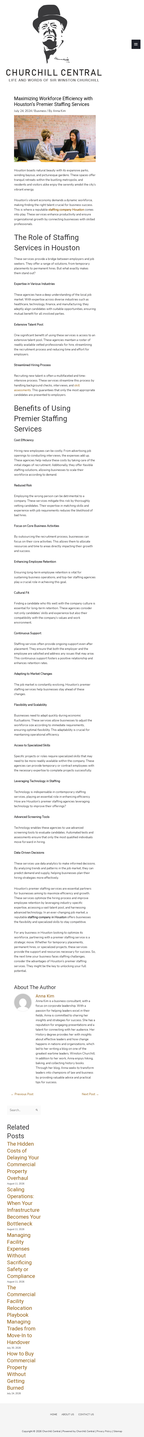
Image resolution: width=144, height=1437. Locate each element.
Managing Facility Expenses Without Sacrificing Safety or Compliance (21, 1255)
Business (40, 111)
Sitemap (117, 1431)
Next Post (90, 1094)
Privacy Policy (104, 1431)
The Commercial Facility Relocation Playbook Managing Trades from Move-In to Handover (21, 1314)
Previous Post (22, 1094)
